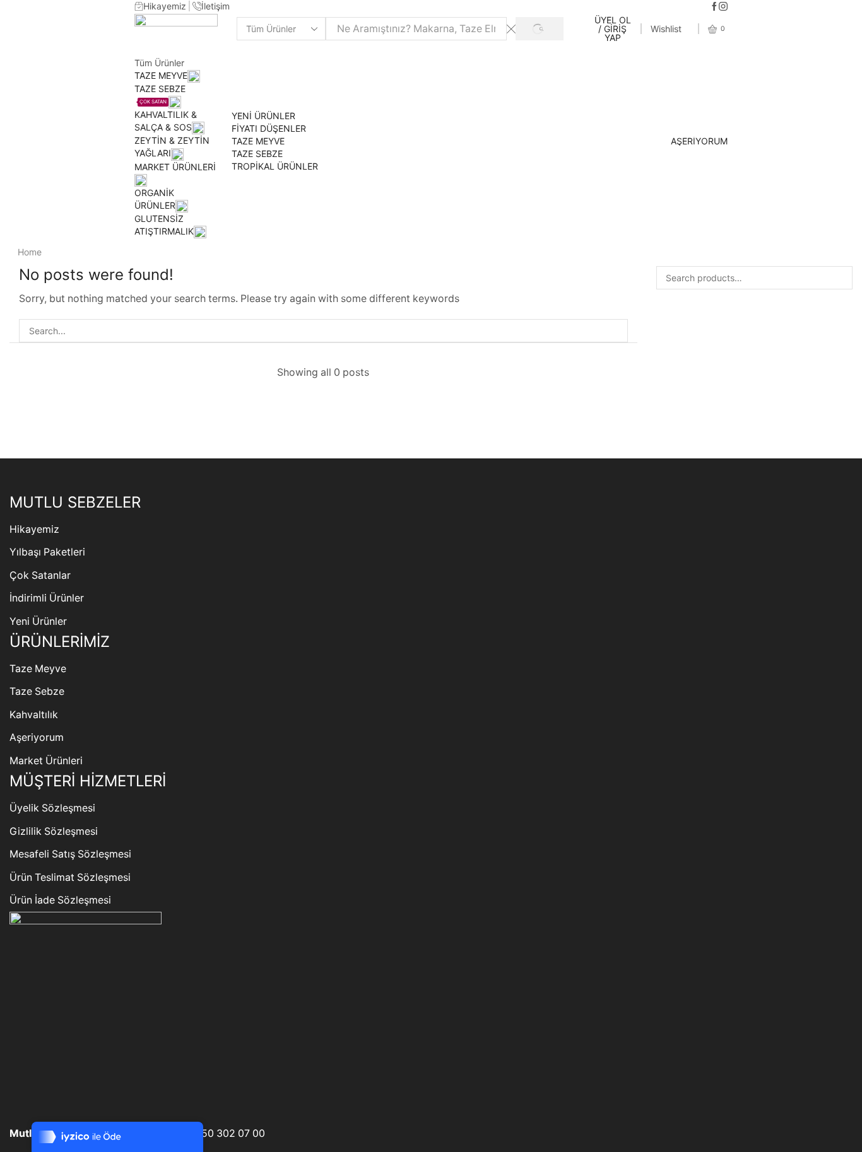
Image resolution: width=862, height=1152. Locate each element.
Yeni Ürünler (38, 621)
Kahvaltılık (33, 715)
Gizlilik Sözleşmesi (53, 831)
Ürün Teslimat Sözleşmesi (70, 877)
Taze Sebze (36, 691)
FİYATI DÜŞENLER (269, 128)
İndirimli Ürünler (46, 598)
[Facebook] (714, 7)
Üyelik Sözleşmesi (52, 808)
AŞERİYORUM (699, 141)
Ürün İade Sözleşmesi (60, 900)
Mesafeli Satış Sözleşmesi (70, 854)
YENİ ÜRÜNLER (263, 115)
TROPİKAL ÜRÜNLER (275, 166)
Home (30, 252)
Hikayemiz (34, 529)
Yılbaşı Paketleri (47, 552)
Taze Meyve (37, 669)
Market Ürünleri (46, 761)
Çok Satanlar (40, 575)
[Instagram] (723, 7)
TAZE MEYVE (160, 75)
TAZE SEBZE (257, 153)
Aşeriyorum (36, 737)
